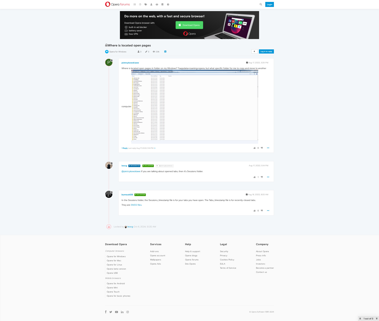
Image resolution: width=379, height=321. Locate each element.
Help (188, 244)
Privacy (223, 255)
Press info (261, 255)
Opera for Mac (114, 260)
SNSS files (136, 205)
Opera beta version (116, 269)
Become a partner (265, 268)
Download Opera (191, 25)
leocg (124, 165)
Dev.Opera (190, 264)
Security (224, 251)
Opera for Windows (117, 52)
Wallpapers (155, 259)
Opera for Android (116, 283)
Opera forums (192, 259)
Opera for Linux (114, 264)
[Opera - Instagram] (127, 311)
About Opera (262, 251)
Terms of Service (228, 268)
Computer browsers (114, 251)
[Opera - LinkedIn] (122, 311)
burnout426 (127, 194)
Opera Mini (112, 287)
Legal (223, 244)
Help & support (192, 251)
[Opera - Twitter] (111, 311)
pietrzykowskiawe (130, 63)
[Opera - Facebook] (106, 312)
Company (262, 244)
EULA (222, 264)
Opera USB (112, 273)
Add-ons (154, 251)
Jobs (258, 259)
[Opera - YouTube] (116, 311)
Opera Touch (113, 292)
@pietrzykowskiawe (166, 165)
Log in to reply (266, 51)
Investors (260, 264)
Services (155, 244)
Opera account (157, 255)
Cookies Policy (227, 259)
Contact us (261, 272)
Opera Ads (155, 264)
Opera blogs (191, 255)
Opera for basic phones (118, 296)
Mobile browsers (113, 278)
